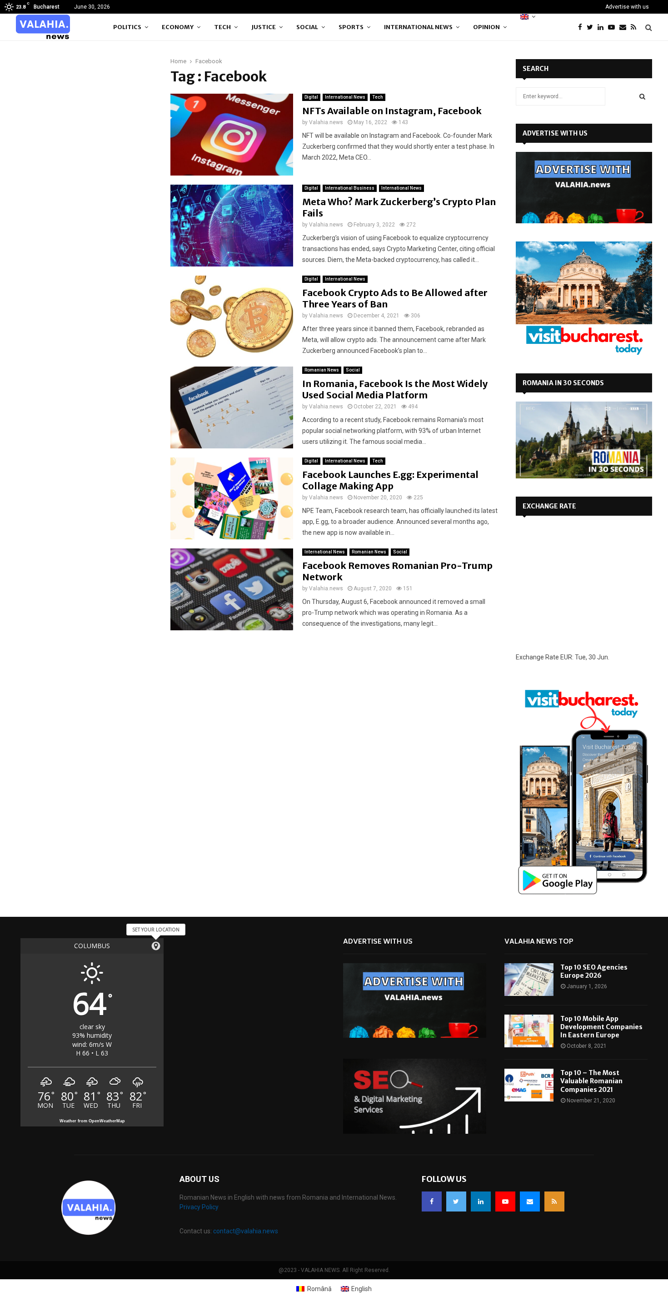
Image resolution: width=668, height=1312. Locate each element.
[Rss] (636, 27)
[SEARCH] (642, 96)
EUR (566, 657)
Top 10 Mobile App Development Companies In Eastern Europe (601, 1027)
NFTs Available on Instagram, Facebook (392, 110)
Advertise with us (627, 7)
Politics (127, 27)
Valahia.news (326, 122)
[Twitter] (592, 27)
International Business (349, 188)
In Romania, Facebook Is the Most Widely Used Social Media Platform (395, 389)
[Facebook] (582, 27)
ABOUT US (199, 1179)
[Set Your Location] (155, 945)
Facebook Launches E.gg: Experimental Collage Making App (390, 480)
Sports (351, 27)
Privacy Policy (199, 1207)
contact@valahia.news (245, 1231)
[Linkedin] (603, 27)
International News (418, 27)
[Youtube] (613, 27)
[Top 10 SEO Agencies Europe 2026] (528, 979)
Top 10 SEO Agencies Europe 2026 (594, 971)
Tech (222, 27)
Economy (178, 27)
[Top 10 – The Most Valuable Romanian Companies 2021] (528, 1085)
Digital (311, 97)
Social (307, 27)
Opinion (486, 27)
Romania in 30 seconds (563, 383)
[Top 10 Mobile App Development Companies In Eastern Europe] (528, 1031)
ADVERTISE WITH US (555, 133)
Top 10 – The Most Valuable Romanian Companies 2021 (591, 1081)
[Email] (625, 27)
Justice (263, 27)
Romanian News (321, 369)
